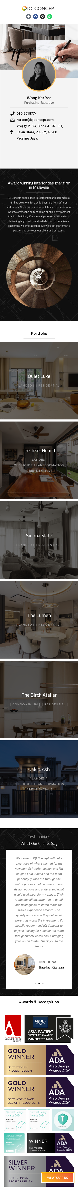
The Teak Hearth (39, 450)
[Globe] (28, 16)
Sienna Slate (39, 535)
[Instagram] (42, 16)
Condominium (25, 704)
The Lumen (39, 615)
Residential (49, 385)
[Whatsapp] (49, 16)
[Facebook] (35, 16)
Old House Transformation (39, 465)
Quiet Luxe (39, 376)
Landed (25, 385)
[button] (35, 983)
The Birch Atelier (39, 695)
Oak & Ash (39, 769)
